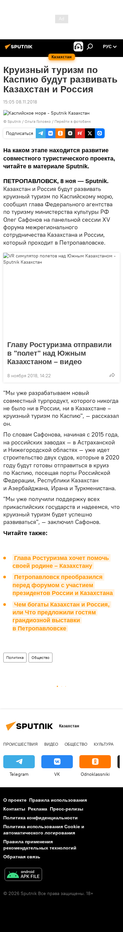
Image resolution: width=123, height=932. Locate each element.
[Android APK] (23, 875)
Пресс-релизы (66, 808)
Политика (15, 657)
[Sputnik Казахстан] (19, 49)
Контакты (14, 808)
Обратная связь (21, 856)
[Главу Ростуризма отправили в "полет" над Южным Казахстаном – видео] (61, 295)
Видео (51, 744)
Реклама (37, 808)
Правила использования (58, 800)
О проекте (15, 800)
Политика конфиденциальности (40, 817)
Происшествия (20, 744)
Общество (40, 657)
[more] (112, 375)
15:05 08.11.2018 (20, 102)
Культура (103, 744)
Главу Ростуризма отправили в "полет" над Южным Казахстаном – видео (59, 353)
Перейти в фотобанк (72, 121)
